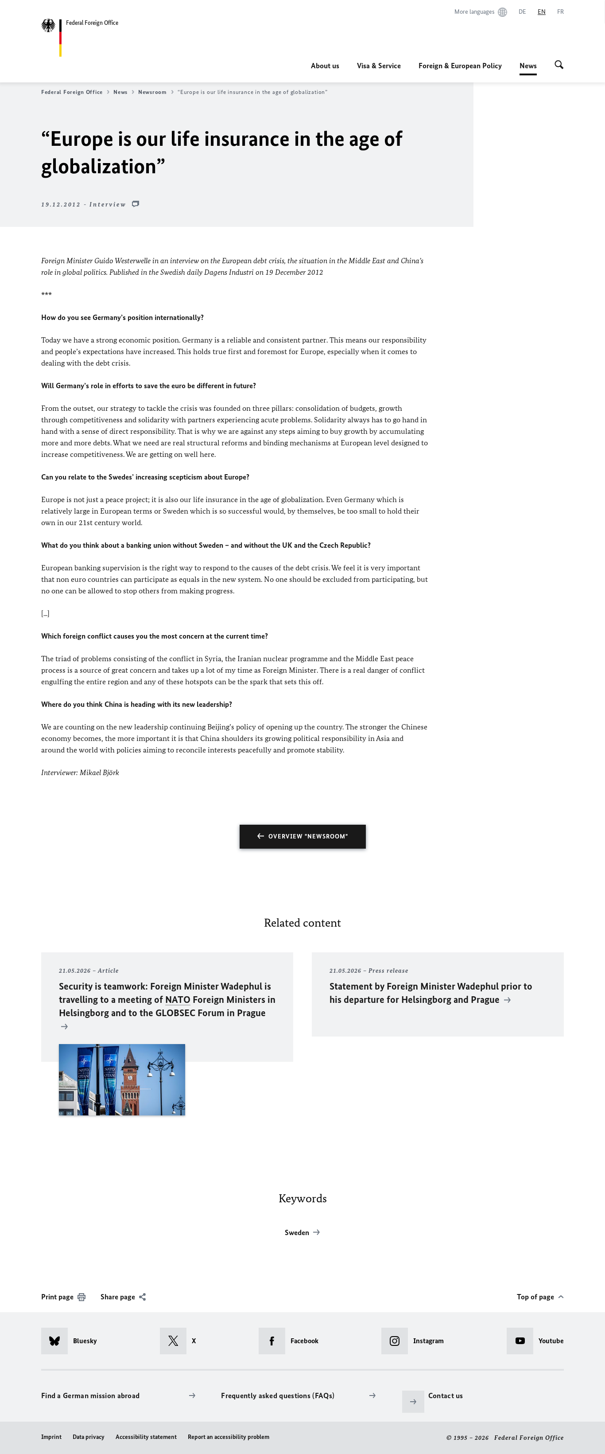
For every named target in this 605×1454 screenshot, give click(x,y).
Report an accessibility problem (228, 1437)
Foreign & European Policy (460, 65)
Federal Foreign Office (72, 92)
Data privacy (89, 1437)
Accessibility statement (146, 1437)
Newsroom (152, 92)
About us (325, 65)
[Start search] (559, 65)
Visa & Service (379, 65)
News (528, 68)
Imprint (51, 1437)
